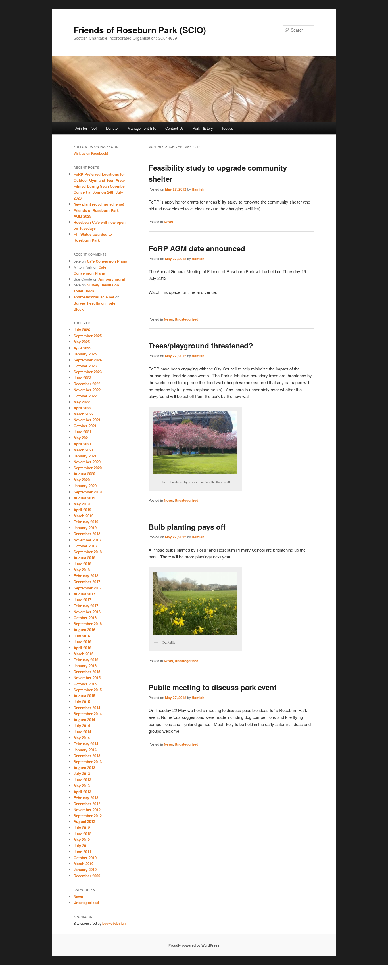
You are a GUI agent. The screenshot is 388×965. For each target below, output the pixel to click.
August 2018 (84, 557)
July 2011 (82, 845)
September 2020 (88, 467)
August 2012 (84, 821)
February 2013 (86, 797)
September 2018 (88, 551)
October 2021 (85, 425)
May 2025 (82, 341)
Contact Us (174, 128)
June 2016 (82, 641)
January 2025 (85, 354)
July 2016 (82, 636)
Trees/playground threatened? (201, 345)
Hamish (198, 189)
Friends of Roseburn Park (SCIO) (140, 30)
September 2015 (88, 689)
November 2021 (87, 419)
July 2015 (82, 701)
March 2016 (83, 653)
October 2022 (85, 396)
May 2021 (82, 437)
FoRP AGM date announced (197, 248)
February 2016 (86, 659)
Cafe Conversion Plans (107, 261)
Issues (227, 128)
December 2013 (87, 755)
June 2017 (82, 599)
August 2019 (84, 498)
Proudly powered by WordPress (194, 945)
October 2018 (85, 546)
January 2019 (85, 527)
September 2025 (88, 335)
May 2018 (82, 569)
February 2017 (86, 605)
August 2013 (84, 767)
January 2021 (85, 456)
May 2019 (82, 503)
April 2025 (82, 348)
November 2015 (87, 677)
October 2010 (85, 857)
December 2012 (87, 803)
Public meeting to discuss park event (213, 687)
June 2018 (82, 563)
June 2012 (82, 833)
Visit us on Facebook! (91, 153)
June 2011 (82, 851)
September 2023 (88, 371)
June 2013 (82, 779)
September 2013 (88, 761)
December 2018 (87, 533)
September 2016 (88, 623)
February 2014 (86, 743)
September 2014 (88, 713)
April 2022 (82, 408)
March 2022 (83, 413)
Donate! (112, 128)
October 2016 (85, 617)
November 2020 (87, 461)
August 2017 (84, 593)
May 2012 (82, 839)
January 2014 (85, 749)
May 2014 (82, 737)
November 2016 (87, 611)
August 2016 (84, 629)
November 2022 (87, 389)
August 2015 (84, 695)
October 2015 (85, 683)
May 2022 (82, 402)
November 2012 (87, 809)
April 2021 (82, 444)
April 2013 (82, 791)
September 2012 (88, 815)
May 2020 (82, 479)
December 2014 (87, 707)
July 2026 (82, 329)
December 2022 (87, 383)
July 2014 (82, 725)
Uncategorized (186, 319)
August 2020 (84, 473)
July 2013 (82, 773)
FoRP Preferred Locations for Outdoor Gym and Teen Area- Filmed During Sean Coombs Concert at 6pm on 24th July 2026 (99, 186)
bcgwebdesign (114, 923)
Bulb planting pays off (187, 527)
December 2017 (87, 581)
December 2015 (87, 671)
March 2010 (83, 863)
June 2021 (82, 431)
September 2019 (88, 492)
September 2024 (88, 360)
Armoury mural (111, 279)
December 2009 (87, 875)
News (168, 221)
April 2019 (82, 509)
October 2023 (85, 366)
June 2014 (82, 731)
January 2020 (85, 485)
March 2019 (83, 515)
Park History (203, 128)
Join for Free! (86, 128)
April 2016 (82, 647)
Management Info (142, 128)
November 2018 (87, 540)
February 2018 (86, 575)
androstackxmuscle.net (94, 297)
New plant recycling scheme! (99, 204)
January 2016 (85, 665)
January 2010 (85, 869)
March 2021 (83, 450)
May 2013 (82, 785)
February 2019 (86, 521)
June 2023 (82, 377)
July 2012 (82, 827)
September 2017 (88, 588)
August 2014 (84, 719)
